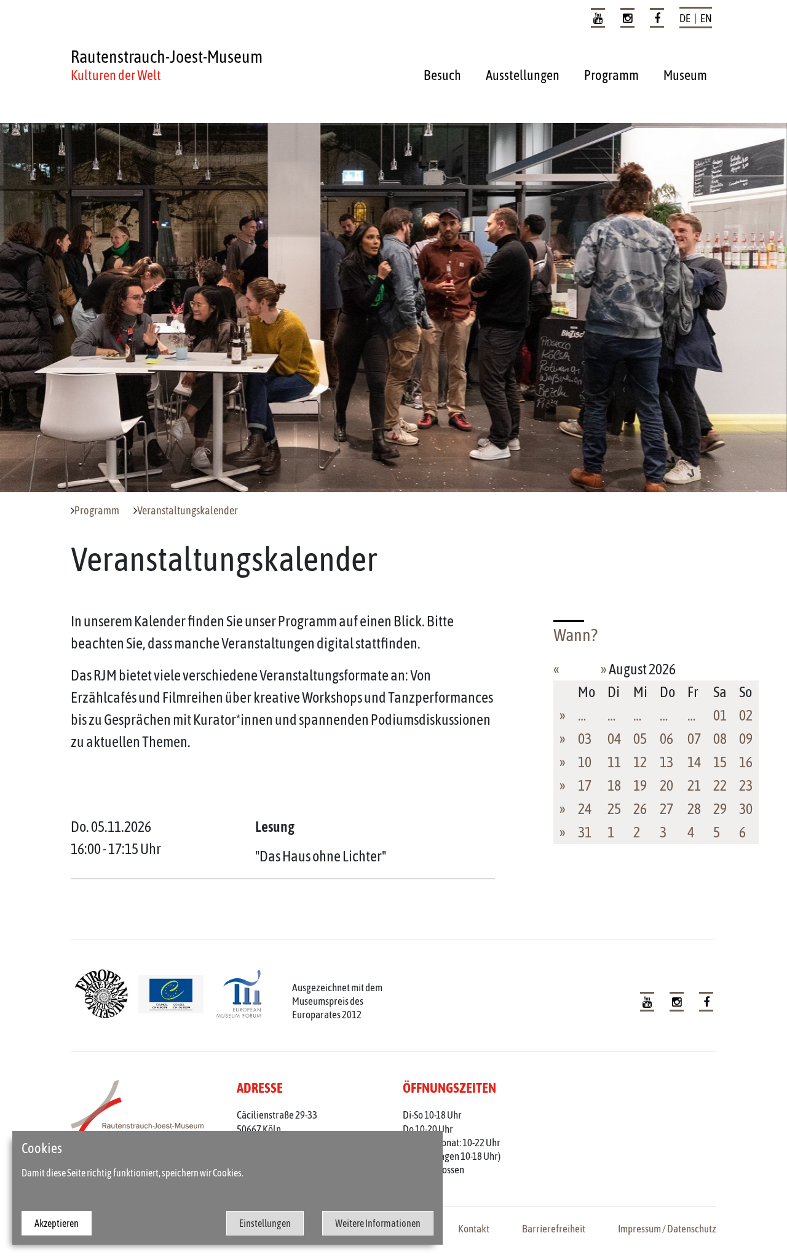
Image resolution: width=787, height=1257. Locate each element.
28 (694, 808)
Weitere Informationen (378, 1223)
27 (666, 808)
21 (694, 785)
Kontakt (473, 1229)
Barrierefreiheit (553, 1229)
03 (584, 738)
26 (640, 808)
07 (694, 738)
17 (584, 785)
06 (666, 738)
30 (746, 808)
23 (746, 785)
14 (694, 762)
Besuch (442, 75)
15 (720, 762)
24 (584, 808)
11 (614, 762)
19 (640, 785)
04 (614, 738)
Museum (685, 75)
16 (746, 762)
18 (614, 785)
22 (720, 785)
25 (614, 808)
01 (720, 715)
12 (640, 762)
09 (746, 738)
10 (584, 762)
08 (720, 738)
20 (666, 785)
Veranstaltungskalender (187, 510)
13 (666, 762)
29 (720, 808)
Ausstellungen (523, 75)
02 (746, 715)
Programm (611, 75)
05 (640, 738)
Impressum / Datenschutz (667, 1229)
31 (584, 832)
